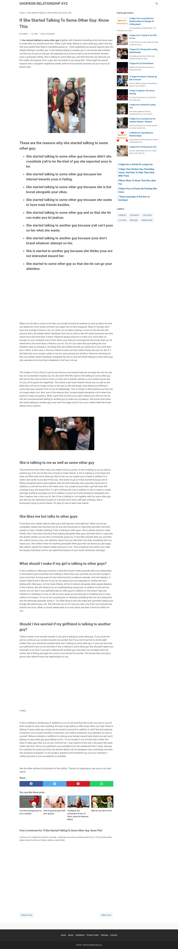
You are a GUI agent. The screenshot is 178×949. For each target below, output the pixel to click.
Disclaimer (80, 935)
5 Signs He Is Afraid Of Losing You (135, 164)
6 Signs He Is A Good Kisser (141, 63)
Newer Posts (26, 915)
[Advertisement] (66, 299)
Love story (147, 215)
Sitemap (104, 935)
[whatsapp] (101, 784)
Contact (113, 935)
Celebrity (122, 215)
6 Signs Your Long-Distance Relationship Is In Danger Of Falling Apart (141, 21)
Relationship (147, 220)
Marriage (134, 220)
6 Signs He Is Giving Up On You (142, 147)
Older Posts (106, 915)
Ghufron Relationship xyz (43, 4)
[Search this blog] (157, 3)
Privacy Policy (93, 935)
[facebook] (31, 784)
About (70, 935)
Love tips (122, 220)
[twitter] (54, 784)
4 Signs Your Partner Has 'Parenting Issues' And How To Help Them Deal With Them (136, 172)
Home (63, 935)
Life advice (134, 215)
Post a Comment (47, 34)
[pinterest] (78, 784)
